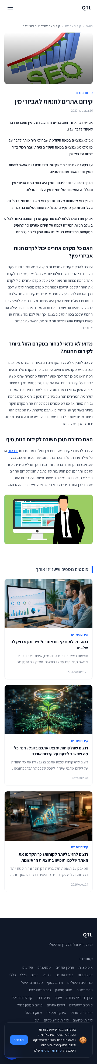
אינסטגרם (44, 967)
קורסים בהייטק (22, 997)
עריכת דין (43, 997)
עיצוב (58, 997)
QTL (87, 7)
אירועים (27, 967)
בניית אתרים (64, 975)
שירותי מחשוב (83, 1020)
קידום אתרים (73, 26)
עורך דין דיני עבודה (79, 997)
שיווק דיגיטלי (33, 1012)
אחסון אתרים (65, 967)
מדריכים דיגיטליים (80, 982)
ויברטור (13, 450)
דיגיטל (47, 975)
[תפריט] (10, 7)
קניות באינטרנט (82, 1012)
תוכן (37, 1020)
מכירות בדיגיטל (32, 982)
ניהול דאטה (85, 990)
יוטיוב (34, 975)
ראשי (89, 26)
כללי (23, 975)
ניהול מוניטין (63, 990)
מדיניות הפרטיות (51, 1050)
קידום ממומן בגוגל (30, 1005)
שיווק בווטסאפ (56, 1012)
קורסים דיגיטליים (81, 1005)
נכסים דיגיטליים (40, 990)
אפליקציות (85, 975)
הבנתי (19, 1039)
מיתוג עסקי (55, 982)
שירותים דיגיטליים (56, 1020)
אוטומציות (85, 967)
